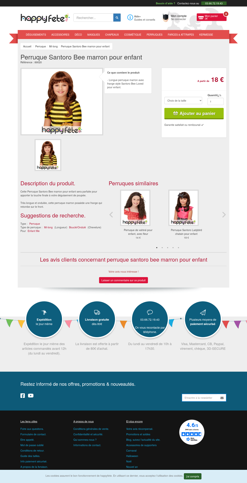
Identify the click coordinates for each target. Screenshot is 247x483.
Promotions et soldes (138, 434)
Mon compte (179, 17)
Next (223, 214)
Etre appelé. (27, 439)
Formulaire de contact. (33, 434)
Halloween (132, 456)
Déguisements (36, 34)
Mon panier (216, 16)
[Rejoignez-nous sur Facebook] (22, 395)
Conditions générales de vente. (91, 429)
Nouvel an (132, 467)
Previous (111, 214)
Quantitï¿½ (214, 95)
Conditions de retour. (32, 450)
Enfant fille (34, 231)
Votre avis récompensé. (139, 429)
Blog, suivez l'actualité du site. (143, 439)
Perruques (154, 34)
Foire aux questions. (32, 429)
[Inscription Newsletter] (222, 398)
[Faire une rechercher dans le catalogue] (117, 18)
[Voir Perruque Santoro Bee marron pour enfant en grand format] (62, 101)
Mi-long (48, 227)
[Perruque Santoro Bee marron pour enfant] (48, 155)
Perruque (34, 223)
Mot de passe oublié (32, 445)
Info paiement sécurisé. (33, 461)
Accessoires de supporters (141, 445)
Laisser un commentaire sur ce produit (123, 280)
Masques (93, 34)
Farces (181, 34)
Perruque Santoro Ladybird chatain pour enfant (186, 232)
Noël (128, 461)
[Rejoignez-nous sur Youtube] (31, 395)
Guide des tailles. (30, 456)
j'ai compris (192, 476)
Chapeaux (112, 34)
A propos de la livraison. (34, 467)
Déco (78, 34)
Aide (136, 16)
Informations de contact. (87, 445)
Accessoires (60, 34)
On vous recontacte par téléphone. (150, 329)
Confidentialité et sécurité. (88, 434)
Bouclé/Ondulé (77, 227)
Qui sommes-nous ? (85, 439)
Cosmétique (132, 34)
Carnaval (131, 450)
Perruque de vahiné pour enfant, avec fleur (138, 232)
